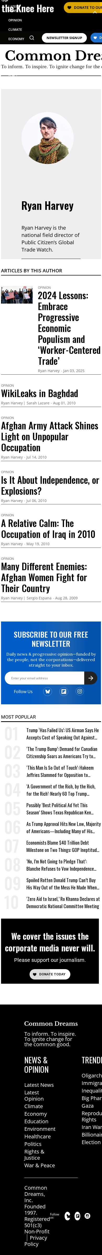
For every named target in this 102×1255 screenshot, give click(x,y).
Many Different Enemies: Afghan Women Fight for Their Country (44, 577)
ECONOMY (16, 39)
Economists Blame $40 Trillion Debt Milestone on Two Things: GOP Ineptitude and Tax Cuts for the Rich (62, 846)
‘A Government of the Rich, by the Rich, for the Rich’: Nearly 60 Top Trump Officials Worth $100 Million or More (60, 790)
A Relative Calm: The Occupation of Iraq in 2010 (48, 528)
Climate (33, 1106)
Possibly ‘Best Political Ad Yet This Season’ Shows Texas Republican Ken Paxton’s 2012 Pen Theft (58, 809)
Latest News (39, 1084)
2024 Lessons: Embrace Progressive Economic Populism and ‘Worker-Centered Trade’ (69, 327)
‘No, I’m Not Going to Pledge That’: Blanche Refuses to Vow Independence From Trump (60, 865)
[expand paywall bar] (95, 12)
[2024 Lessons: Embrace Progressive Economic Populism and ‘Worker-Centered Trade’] (17, 294)
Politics (33, 1143)
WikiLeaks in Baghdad (39, 393)
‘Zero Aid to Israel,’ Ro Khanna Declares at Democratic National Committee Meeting (63, 902)
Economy (35, 1113)
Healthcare (37, 1136)
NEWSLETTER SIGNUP (64, 38)
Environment (39, 1128)
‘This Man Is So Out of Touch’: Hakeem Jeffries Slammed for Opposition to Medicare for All (60, 771)
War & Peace (39, 1165)
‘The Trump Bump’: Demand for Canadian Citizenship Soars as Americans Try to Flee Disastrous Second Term (61, 752)
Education (36, 1121)
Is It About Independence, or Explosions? (50, 485)
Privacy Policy (35, 1240)
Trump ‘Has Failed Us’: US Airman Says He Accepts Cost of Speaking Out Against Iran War (62, 734)
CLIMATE (15, 29)
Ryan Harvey (47, 205)
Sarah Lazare (38, 403)
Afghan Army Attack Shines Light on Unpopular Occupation (49, 436)
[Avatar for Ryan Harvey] (47, 138)
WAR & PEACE (13, 73)
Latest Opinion (34, 1095)
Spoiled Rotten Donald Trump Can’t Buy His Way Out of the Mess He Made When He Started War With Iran (61, 884)
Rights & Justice (34, 1154)
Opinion (44, 288)
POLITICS (15, 48)
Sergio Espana (39, 598)
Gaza (88, 1105)
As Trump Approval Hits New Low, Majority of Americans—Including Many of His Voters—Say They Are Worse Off (63, 827)
